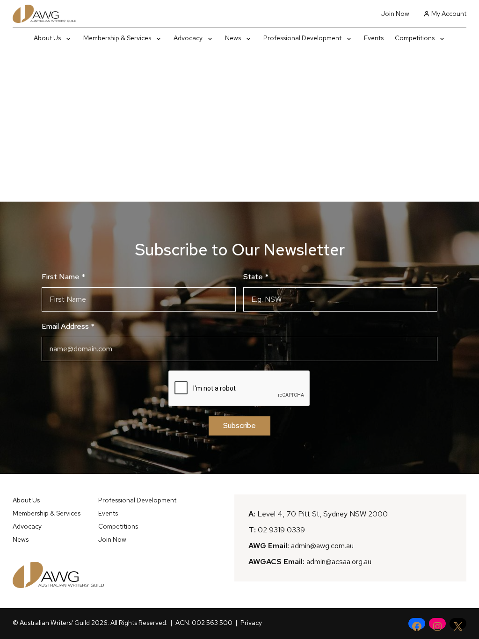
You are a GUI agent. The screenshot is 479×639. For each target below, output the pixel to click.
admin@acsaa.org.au (338, 561)
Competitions (118, 526)
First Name (63, 277)
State (256, 277)
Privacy (251, 622)
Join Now (395, 13)
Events (108, 513)
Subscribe (239, 425)
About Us (26, 500)
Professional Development (137, 500)
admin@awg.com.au (322, 546)
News (21, 539)
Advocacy (27, 526)
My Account (448, 13)
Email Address (68, 326)
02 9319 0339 (281, 530)
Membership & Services (46, 513)
